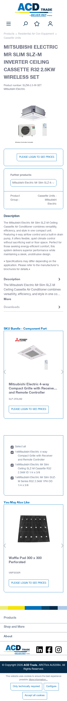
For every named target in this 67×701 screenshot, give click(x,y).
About (8, 636)
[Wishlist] (37, 24)
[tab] (32, 289)
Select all (20, 446)
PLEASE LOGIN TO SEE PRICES (36, 157)
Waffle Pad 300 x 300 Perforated (25, 560)
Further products (20, 175)
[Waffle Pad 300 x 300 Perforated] (33, 529)
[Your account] (50, 24)
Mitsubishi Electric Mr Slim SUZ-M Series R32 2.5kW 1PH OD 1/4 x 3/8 (37, 481)
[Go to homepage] (33, 10)
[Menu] (8, 24)
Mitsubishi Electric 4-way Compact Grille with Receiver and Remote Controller (32, 388)
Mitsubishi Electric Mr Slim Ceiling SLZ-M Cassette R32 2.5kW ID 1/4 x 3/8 (34, 469)
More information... (38, 680)
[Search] (25, 24)
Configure (51, 686)
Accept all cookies (35, 695)
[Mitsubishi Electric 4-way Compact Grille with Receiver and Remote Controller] (33, 355)
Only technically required (26, 686)
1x (16, 452)
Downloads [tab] (12, 307)
